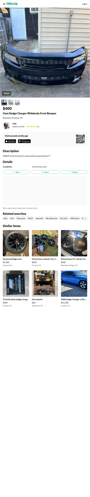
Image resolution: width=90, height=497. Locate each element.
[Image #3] (17, 102)
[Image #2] (11, 102)
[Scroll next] (85, 218)
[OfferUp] (12, 3)
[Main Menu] (4, 3)
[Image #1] (4, 102)
